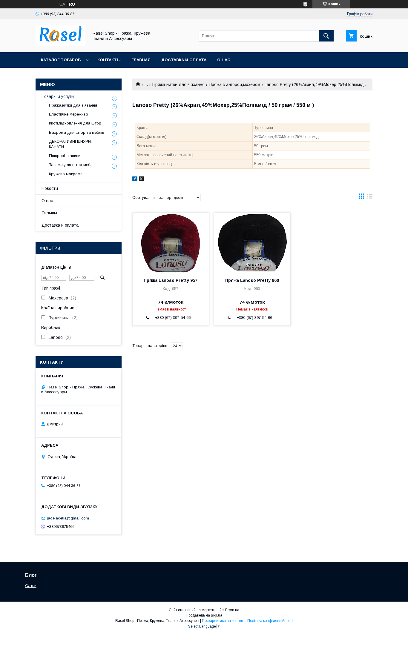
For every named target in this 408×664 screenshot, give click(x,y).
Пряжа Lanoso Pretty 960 (252, 280)
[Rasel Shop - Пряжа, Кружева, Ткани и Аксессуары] (60, 44)
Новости (50, 188)
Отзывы (49, 212)
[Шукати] (326, 36)
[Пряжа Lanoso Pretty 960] (252, 243)
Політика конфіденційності (270, 621)
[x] (141, 179)
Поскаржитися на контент (223, 621)
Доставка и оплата (183, 60)
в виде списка (369, 197)
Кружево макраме (65, 174)
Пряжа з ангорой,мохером (234, 84)
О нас (223, 60)
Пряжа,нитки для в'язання (178, 84)
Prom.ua (232, 610)
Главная (141, 60)
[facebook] (134, 179)
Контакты (109, 60)
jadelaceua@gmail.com (68, 518)
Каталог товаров (61, 60)
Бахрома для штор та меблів (76, 132)
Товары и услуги (58, 96)
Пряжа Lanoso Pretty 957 (170, 280)
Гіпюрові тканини (64, 155)
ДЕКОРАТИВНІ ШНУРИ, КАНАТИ (70, 144)
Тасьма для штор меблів (72, 164)
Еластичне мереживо (68, 114)
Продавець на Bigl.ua (204, 615)
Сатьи (30, 585)
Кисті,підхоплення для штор (75, 123)
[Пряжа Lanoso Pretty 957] (171, 243)
